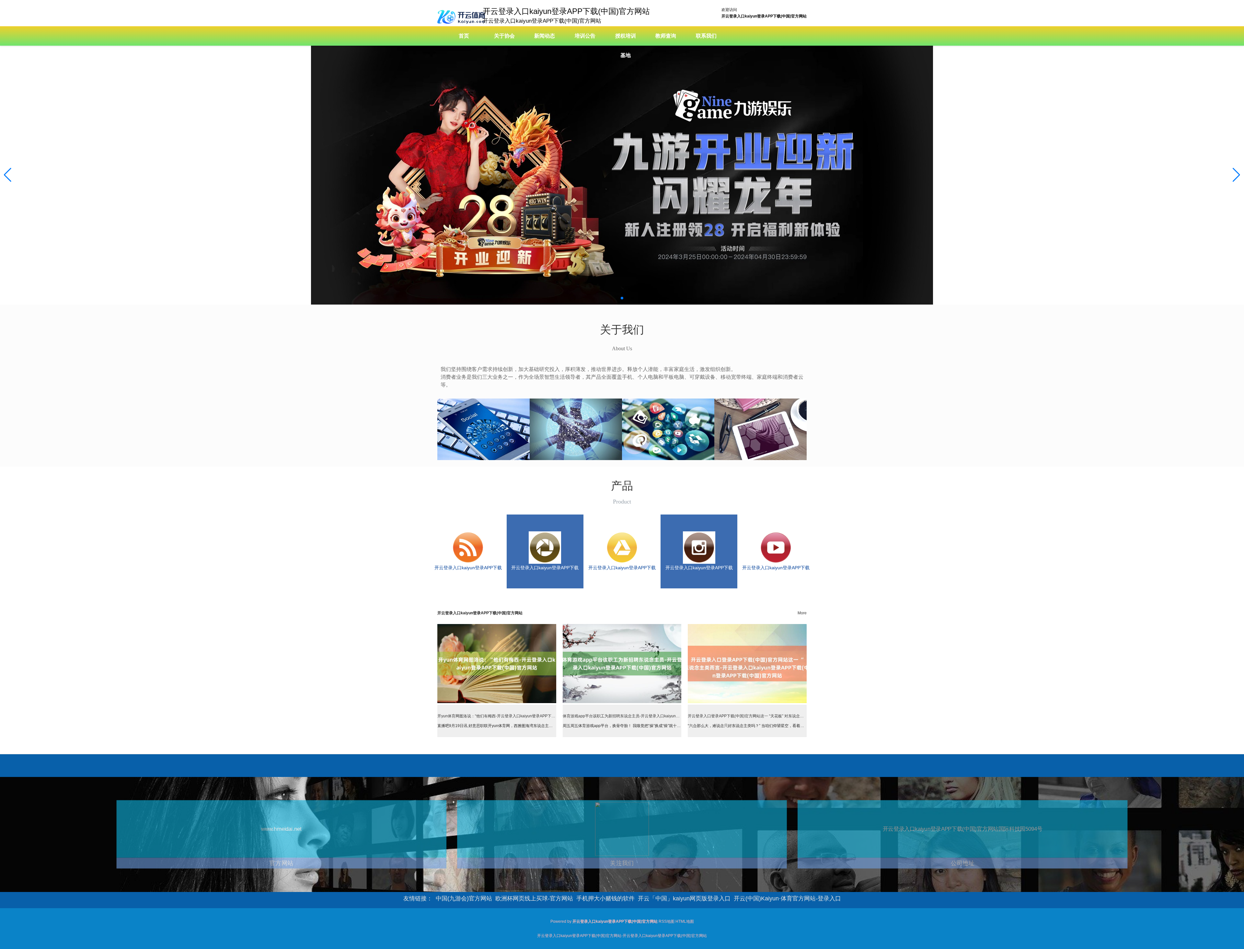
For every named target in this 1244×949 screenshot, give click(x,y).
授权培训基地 (625, 45)
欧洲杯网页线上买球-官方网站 (534, 898)
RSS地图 (666, 921)
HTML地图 (684, 921)
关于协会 (504, 36)
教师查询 (665, 36)
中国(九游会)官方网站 (464, 898)
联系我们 (706, 36)
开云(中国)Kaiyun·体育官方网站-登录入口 (787, 898)
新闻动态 (544, 36)
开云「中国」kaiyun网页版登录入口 (684, 898)
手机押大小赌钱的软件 (605, 898)
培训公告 (585, 36)
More (802, 613)
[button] (1236, 175)
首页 (464, 36)
